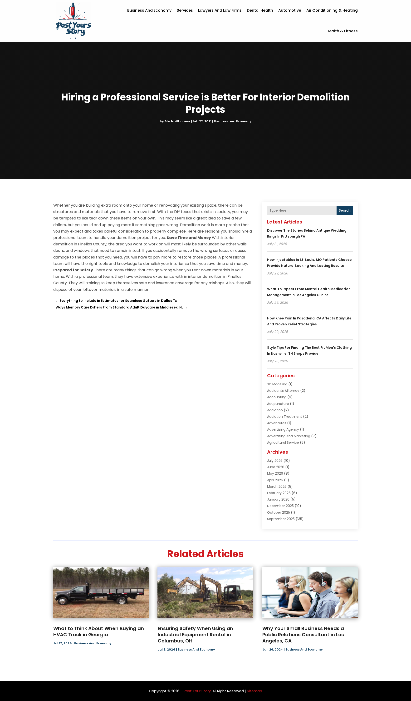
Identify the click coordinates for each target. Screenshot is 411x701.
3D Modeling (277, 384)
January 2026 (278, 499)
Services (185, 10)
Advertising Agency (283, 429)
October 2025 (278, 512)
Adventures (276, 423)
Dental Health (260, 10)
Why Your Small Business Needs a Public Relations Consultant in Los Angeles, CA (303, 634)
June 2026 (275, 467)
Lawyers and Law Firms (220, 10)
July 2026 (275, 460)
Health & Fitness (342, 31)
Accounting (276, 397)
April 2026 (275, 480)
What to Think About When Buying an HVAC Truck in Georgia (98, 631)
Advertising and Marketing (288, 436)
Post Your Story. (197, 690)
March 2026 (277, 486)
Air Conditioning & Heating (332, 10)
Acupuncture (278, 403)
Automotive (289, 10)
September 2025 (281, 519)
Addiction (275, 410)
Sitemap (254, 690)
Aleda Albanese (177, 121)
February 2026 (279, 493)
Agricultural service (283, 442)
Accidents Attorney (283, 390)
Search (345, 210)
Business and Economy (149, 10)
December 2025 (280, 505)
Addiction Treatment (284, 416)
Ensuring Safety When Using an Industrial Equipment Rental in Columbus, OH (195, 634)
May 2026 (275, 473)
